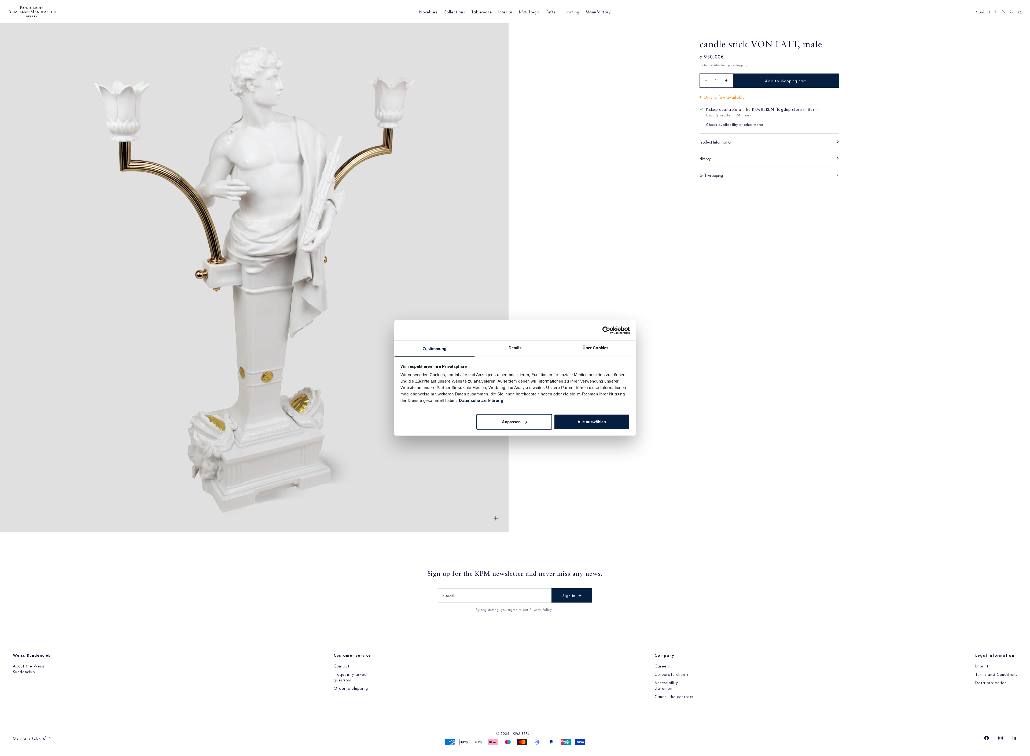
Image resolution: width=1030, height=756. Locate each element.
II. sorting (570, 12)
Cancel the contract (674, 696)
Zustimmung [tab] (435, 348)
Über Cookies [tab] (595, 348)
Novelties (428, 12)
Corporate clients (671, 674)
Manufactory (598, 12)
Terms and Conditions (996, 674)
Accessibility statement (666, 685)
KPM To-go (529, 12)
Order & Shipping (351, 688)
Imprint (982, 666)
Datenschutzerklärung (481, 400)
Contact (983, 11)
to (521, 609)
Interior (505, 12)
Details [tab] (515, 348)
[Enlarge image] (495, 518)
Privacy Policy (541, 609)
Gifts (550, 12)
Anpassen (511, 421)
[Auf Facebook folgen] (986, 738)
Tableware (481, 12)
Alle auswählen (591, 421)
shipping (741, 64)
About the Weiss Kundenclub (29, 668)
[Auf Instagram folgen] (1000, 738)
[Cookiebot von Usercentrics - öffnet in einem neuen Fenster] (606, 330)
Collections (454, 12)
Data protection (991, 682)
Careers (662, 666)
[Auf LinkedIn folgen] (1014, 738)
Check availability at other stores (735, 124)
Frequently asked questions (350, 677)
